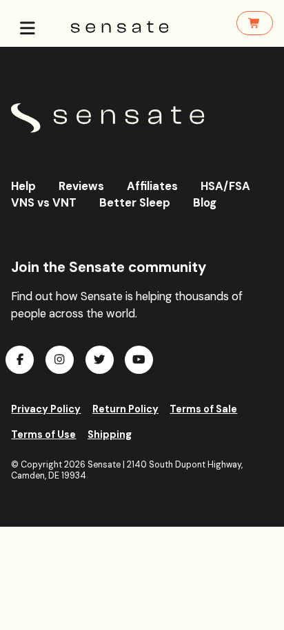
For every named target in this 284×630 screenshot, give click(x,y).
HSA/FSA (225, 186)
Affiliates (152, 186)
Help (23, 186)
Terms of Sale (203, 409)
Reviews (81, 186)
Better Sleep (134, 203)
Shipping (110, 434)
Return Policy (125, 409)
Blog (204, 203)
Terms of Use (43, 434)
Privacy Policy (46, 409)
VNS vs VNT (44, 203)
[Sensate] (107, 118)
